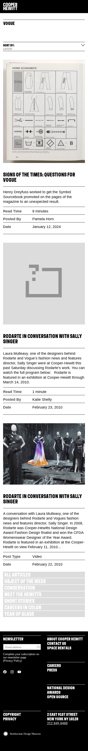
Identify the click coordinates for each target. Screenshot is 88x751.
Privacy (9, 719)
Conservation (19, 588)
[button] (83, 6)
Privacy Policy (12, 660)
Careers (54, 666)
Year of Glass (19, 614)
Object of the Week (25, 582)
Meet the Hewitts (22, 595)
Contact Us (56, 644)
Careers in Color (22, 608)
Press (52, 670)
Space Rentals (59, 648)
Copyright (12, 715)
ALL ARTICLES (17, 575)
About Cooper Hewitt (65, 639)
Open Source (57, 697)
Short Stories (19, 601)
